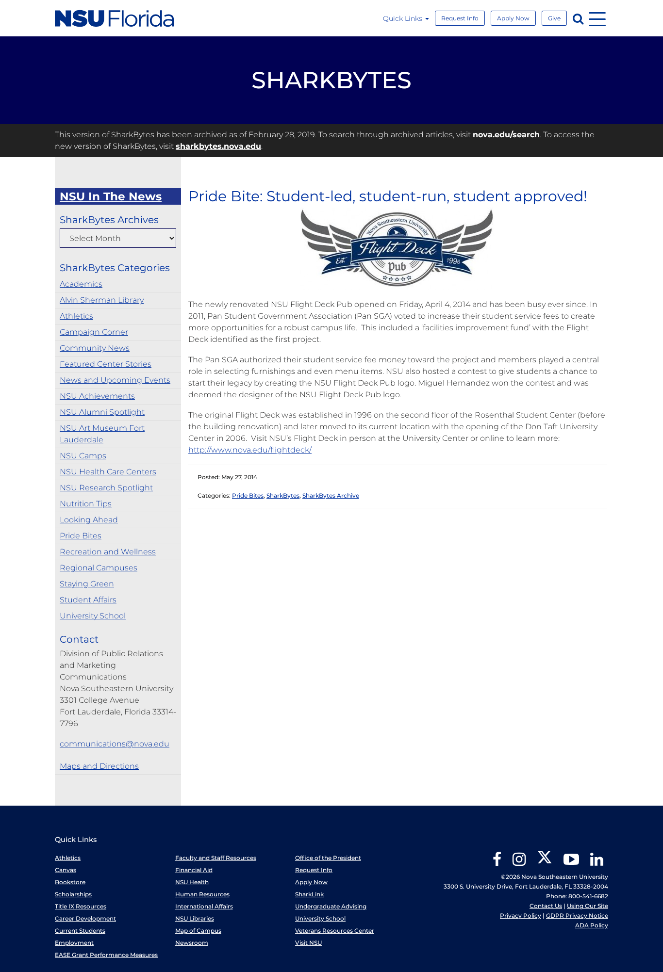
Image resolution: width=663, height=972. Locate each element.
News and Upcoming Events (115, 380)
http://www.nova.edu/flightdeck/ (250, 449)
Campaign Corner (94, 332)
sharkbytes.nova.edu (218, 146)
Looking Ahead (89, 519)
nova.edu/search (506, 134)
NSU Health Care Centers (108, 471)
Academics (81, 284)
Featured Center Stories (105, 364)
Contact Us (546, 905)
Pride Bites (80, 535)
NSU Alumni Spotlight (102, 412)
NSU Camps (83, 455)
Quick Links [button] (403, 18)
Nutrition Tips (86, 503)
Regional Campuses (98, 567)
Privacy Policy (520, 915)
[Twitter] (544, 862)
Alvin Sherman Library (102, 300)
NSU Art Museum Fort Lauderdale (102, 433)
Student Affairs (88, 599)
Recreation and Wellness (108, 551)
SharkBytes (282, 495)
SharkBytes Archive (330, 495)
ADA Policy (591, 925)
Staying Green (87, 583)
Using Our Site (587, 905)
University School (93, 615)
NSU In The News (111, 196)
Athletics (76, 316)
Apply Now (513, 18)
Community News (95, 348)
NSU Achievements (97, 396)
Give (554, 18)
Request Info (460, 18)
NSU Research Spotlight (106, 487)
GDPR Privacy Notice (577, 915)
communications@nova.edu (114, 743)
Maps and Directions (99, 766)
